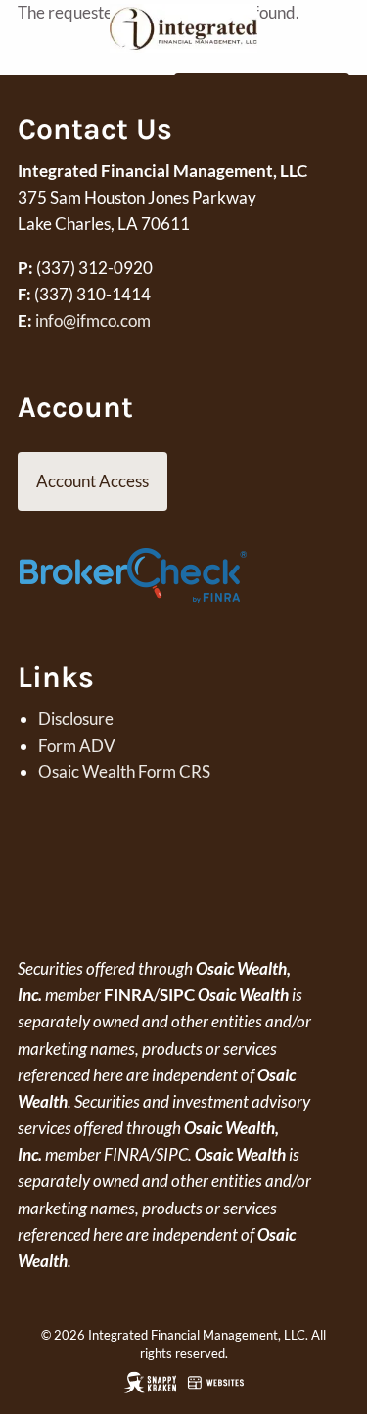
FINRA (129, 994)
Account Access (92, 481)
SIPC (177, 994)
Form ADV (76, 745)
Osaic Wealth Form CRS (124, 771)
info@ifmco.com (93, 320)
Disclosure (76, 718)
